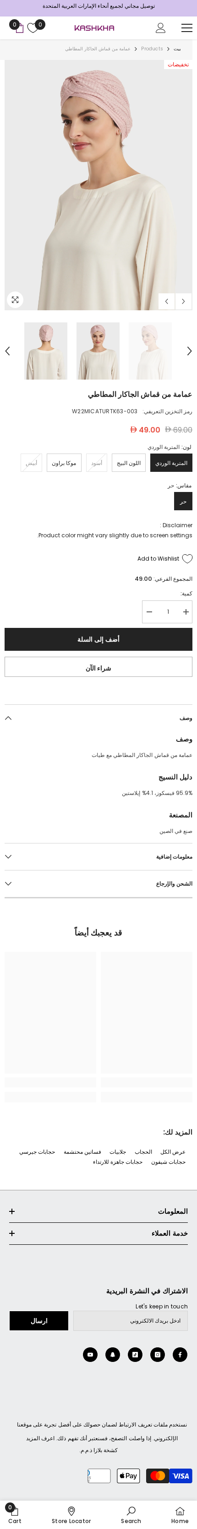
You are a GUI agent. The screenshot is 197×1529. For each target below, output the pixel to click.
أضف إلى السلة (98, 639)
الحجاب (143, 1152)
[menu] (186, 27)
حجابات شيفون (168, 1162)
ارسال (39, 1320)
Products (152, 48)
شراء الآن (99, 668)
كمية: (186, 593)
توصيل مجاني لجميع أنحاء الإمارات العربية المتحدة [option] (99, 6)
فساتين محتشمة (82, 1152)
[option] (98, 185)
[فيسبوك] (180, 1354)
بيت (177, 48)
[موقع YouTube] (90, 1354)
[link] (146, 1082)
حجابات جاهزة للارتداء (117, 1162)
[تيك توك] (135, 1354)
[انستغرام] (157, 1354)
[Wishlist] (32, 27)
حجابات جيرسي (37, 1152)
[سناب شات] (112, 1354)
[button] (167, 301)
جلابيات (117, 1152)
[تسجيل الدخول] (161, 28)
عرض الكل (173, 1152)
